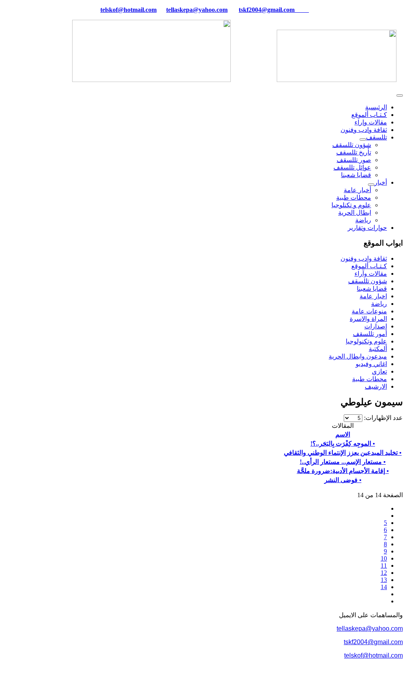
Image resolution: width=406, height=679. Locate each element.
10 (384, 558)
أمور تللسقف (370, 333)
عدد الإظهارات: (382, 417)
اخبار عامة (373, 296)
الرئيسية (376, 107)
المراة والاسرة (368, 318)
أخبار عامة (357, 190)
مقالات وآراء (370, 273)
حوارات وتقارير (367, 227)
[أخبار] (371, 184)
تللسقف (376, 137)
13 (384, 579)
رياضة (363, 220)
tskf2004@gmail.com (267, 9)
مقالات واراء (370, 122)
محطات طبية (353, 197)
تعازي (379, 371)
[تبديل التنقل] (399, 95)
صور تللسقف (354, 159)
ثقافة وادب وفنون (364, 129)
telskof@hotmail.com (373, 655)
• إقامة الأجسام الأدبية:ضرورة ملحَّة (343, 470)
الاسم (342, 434)
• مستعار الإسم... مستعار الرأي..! (343, 461)
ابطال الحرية (354, 212)
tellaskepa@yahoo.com (197, 9)
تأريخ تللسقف (353, 152)
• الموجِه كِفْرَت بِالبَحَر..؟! (342, 443)
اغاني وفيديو (371, 363)
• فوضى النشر (343, 480)
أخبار (380, 182)
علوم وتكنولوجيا (366, 341)
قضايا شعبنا (356, 175)
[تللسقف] (363, 139)
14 (384, 587)
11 (384, 565)
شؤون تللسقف (351, 144)
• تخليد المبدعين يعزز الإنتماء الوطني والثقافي (343, 452)
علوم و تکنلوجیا (351, 205)
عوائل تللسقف (352, 167)
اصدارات (375, 326)
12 (384, 572)
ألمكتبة (378, 348)
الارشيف (376, 386)
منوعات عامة (369, 311)
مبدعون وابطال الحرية (358, 356)
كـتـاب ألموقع (369, 114)
